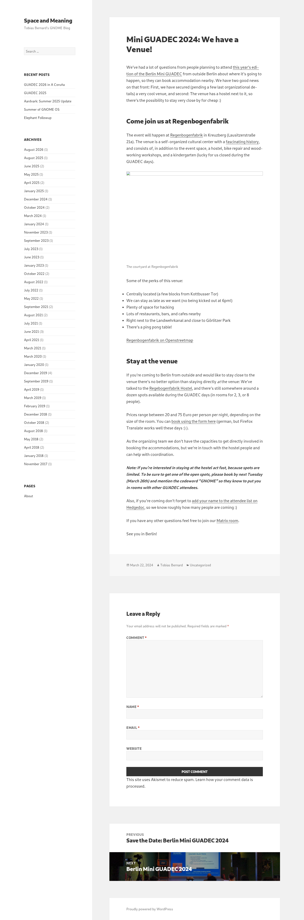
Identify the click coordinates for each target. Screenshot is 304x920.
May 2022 (31, 298)
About (28, 496)
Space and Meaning (48, 20)
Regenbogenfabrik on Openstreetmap (159, 340)
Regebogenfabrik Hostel (170, 388)
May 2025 (31, 174)
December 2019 (35, 373)
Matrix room (227, 520)
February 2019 (34, 406)
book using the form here (193, 421)
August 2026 (33, 149)
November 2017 (35, 464)
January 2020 (34, 365)
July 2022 (31, 290)
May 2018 (31, 439)
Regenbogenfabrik (186, 135)
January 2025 (34, 191)
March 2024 (33, 216)
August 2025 (33, 158)
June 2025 (31, 166)
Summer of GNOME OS (42, 109)
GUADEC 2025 (35, 93)
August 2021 (33, 315)
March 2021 (32, 348)
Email (132, 728)
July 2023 (31, 249)
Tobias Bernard (171, 565)
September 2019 (36, 381)
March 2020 (33, 356)
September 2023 (36, 240)
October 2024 (34, 207)
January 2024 (34, 224)
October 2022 (34, 274)
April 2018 (31, 447)
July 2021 (31, 323)
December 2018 (35, 414)
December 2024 (36, 199)
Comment (136, 638)
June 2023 (31, 257)
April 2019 (31, 389)
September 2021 (36, 307)
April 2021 (31, 340)
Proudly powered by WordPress (149, 909)
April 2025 (31, 182)
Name (132, 707)
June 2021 (31, 331)
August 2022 (33, 282)
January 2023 (34, 265)
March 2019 (32, 398)
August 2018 (33, 431)
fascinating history (242, 141)
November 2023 (36, 232)
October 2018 (34, 422)
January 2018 (34, 456)
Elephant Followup (37, 118)
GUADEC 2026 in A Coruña (44, 84)
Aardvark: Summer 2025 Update (47, 101)
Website (134, 748)
